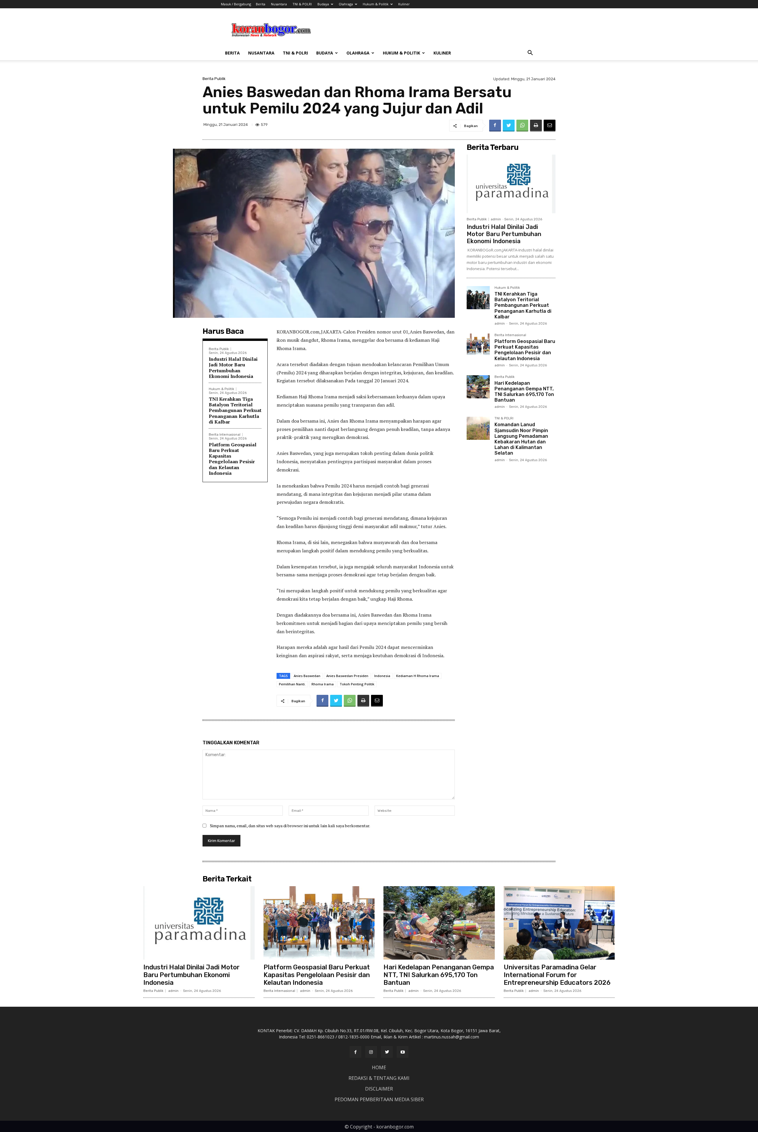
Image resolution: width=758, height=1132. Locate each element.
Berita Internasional (224, 434)
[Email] (549, 126)
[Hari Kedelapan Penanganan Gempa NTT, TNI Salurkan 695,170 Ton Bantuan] (478, 386)
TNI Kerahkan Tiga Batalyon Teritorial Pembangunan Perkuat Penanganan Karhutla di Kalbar (235, 410)
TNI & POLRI (302, 4)
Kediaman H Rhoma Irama (417, 676)
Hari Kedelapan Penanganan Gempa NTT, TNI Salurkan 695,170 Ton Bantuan (524, 391)
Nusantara (279, 4)
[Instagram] (371, 1052)
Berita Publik (214, 79)
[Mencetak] (536, 126)
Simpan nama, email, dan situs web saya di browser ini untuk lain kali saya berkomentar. (290, 825)
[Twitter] (509, 126)
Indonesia (382, 676)
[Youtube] (402, 1052)
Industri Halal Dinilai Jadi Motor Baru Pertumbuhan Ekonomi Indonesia (233, 367)
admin (496, 219)
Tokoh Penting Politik (357, 684)
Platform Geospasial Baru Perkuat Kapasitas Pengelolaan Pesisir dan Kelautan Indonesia (232, 458)
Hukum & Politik (375, 4)
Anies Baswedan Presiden (347, 676)
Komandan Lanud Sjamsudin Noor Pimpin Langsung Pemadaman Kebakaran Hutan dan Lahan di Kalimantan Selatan (521, 439)
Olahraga (346, 4)
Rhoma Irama (322, 684)
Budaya (323, 4)
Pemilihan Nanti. (292, 684)
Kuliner (404, 4)
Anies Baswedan (307, 676)
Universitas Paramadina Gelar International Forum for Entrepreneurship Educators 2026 (557, 975)
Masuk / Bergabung (236, 4)
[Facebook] (495, 126)
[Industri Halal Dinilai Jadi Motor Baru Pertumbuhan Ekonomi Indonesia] (511, 184)
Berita (260, 4)
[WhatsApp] (522, 126)
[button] (530, 53)
